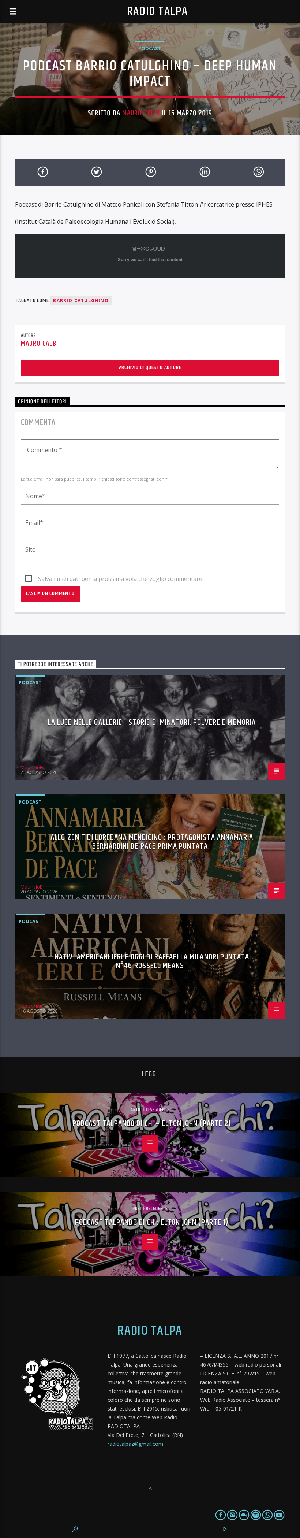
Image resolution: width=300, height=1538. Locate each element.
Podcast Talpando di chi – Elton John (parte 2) (151, 1123)
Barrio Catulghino (80, 300)
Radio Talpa (157, 11)
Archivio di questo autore (150, 367)
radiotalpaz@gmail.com (135, 1443)
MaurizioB (31, 767)
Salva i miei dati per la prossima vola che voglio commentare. (120, 579)
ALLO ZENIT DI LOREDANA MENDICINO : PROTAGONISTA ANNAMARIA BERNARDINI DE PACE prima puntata (151, 842)
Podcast (149, 48)
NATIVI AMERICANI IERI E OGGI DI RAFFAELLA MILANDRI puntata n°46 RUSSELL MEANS (152, 961)
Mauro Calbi (141, 113)
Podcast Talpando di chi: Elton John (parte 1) (152, 1222)
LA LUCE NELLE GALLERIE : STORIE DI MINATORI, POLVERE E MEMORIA (152, 722)
